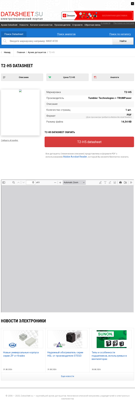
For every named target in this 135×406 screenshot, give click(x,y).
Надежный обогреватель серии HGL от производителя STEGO (65, 354)
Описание (24, 77)
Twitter (132, 3)
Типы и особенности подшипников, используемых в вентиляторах (109, 356)
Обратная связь (92, 25)
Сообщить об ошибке (9, 140)
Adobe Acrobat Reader (75, 156)
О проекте (77, 25)
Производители (62, 25)
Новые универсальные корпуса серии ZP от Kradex (21, 354)
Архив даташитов (37, 52)
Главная (21, 52)
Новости (23, 25)
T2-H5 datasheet (89, 142)
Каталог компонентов (41, 25)
